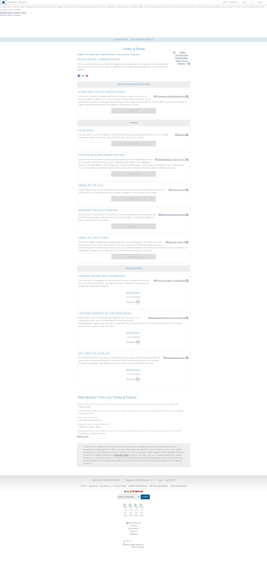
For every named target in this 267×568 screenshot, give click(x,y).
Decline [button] (4, 15)
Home (83, 486)
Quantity (130, 302)
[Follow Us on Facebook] (125, 510)
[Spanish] (131, 491)
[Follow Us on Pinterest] (136, 510)
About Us (93, 486)
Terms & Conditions (158, 486)
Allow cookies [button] (14, 15)
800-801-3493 (122, 455)
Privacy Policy (119, 486)
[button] (181, 58)
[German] (133, 491)
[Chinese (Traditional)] (136, 491)
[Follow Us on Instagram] (141, 510)
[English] (125, 491)
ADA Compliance (178, 486)
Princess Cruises (17, 2)
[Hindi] (128, 491)
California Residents (137, 486)
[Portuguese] (142, 491)
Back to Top (82, 436)
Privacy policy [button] (19, 12)
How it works (230, 2)
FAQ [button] (245, 2)
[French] (139, 491)
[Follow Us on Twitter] (131, 510)
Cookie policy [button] (6, 12)
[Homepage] (3, 2)
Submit (145, 497)
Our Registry (121, 40)
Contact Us (105, 486)
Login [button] (260, 2)
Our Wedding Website (142, 40)
